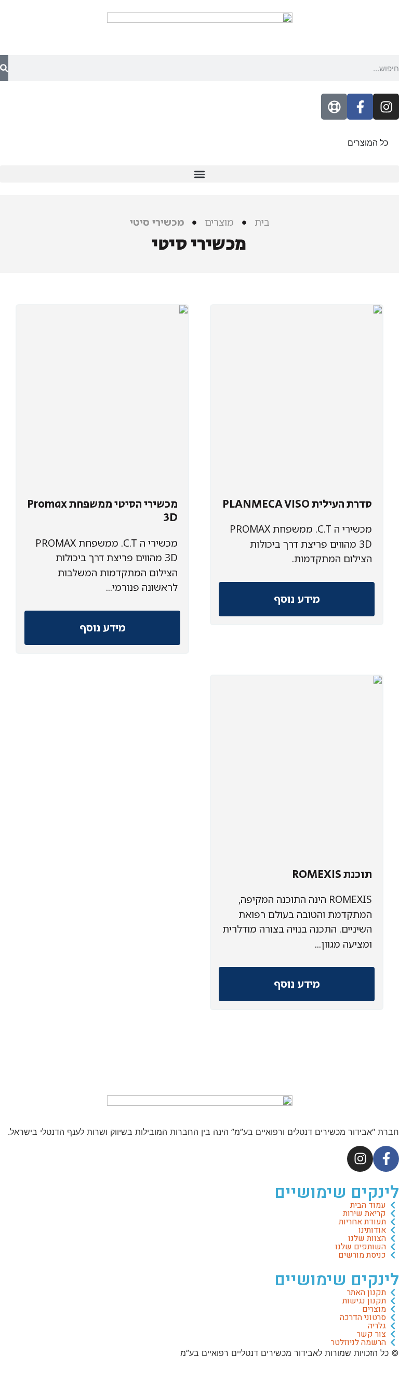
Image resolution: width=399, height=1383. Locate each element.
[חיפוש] (4, 68)
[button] (199, 174)
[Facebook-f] (360, 107)
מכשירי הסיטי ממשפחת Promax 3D (102, 511)
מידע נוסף (297, 599)
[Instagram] (386, 107)
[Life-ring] (334, 107)
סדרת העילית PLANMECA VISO (297, 504)
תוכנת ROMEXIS (332, 875)
